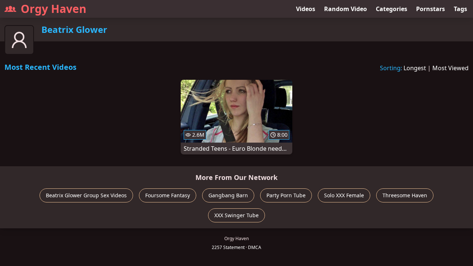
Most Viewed (450, 68)
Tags (460, 9)
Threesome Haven (404, 195)
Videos (305, 9)
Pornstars (430, 9)
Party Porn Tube (286, 195)
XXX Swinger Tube (236, 215)
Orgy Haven (53, 8)
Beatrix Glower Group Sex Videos (86, 195)
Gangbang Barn (228, 195)
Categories (391, 9)
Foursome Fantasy (167, 195)
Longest (415, 68)
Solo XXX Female (344, 195)
